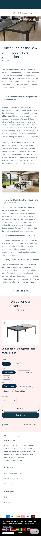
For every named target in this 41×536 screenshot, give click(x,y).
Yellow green (25, 386)
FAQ (5, 497)
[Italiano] (21, 530)
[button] (4, 12)
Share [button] (6, 425)
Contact (7, 502)
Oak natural (8, 372)
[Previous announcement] (4, 4)
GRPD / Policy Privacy (12, 473)
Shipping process (11, 478)
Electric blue (20, 391)
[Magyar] (17, 530)
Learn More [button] (8, 527)
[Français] (10, 530)
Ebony (6, 377)
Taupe (6, 391)
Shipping (13, 356)
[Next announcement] (37, 4)
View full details (30, 425)
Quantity (5, 396)
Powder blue (9, 386)
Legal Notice (9, 483)
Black (6, 364)
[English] (7, 530)
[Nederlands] (3, 530)
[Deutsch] (14, 530)
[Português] (25, 530)
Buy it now (20, 415)
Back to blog (22, 291)
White (16, 364)
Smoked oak (24, 372)
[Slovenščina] (28, 530)
